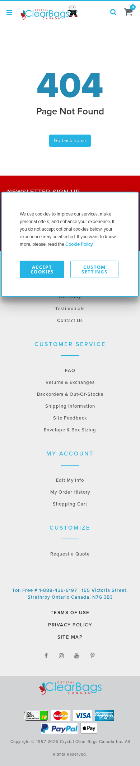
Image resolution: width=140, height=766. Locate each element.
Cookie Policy (79, 244)
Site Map (70, 637)
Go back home (70, 140)
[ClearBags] (48, 13)
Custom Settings (94, 269)
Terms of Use (70, 613)
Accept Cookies (42, 269)
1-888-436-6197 (59, 590)
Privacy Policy (70, 625)
